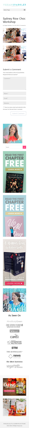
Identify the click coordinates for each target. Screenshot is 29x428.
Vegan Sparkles (8, 25)
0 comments (23, 25)
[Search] (24, 147)
